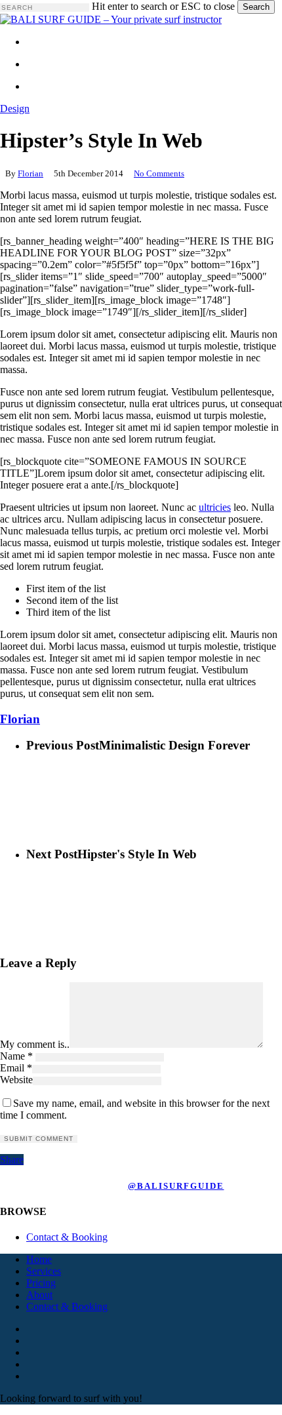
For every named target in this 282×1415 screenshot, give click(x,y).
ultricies (215, 507)
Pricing (41, 1282)
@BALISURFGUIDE (176, 1186)
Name (16, 1056)
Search (256, 7)
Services (43, 1271)
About (39, 1294)
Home (39, 1259)
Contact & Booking (67, 1237)
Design (15, 108)
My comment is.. (35, 1044)
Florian (30, 173)
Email (16, 1067)
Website (16, 1079)
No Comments (159, 173)
